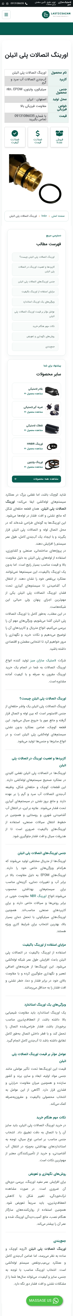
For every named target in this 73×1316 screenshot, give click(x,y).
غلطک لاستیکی (34, 425)
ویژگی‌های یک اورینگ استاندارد (39, 302)
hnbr (44, 216)
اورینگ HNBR (35, 444)
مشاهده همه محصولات (45, 479)
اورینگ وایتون (35, 462)
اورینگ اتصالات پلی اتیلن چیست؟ (37, 257)
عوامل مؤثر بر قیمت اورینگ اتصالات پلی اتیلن (34, 314)
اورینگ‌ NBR (38, 896)
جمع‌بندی (50, 347)
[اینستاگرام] (7, 3)
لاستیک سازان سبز (43, 660)
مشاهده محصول (34, 394)
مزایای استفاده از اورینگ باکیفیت (38, 292)
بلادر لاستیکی (35, 389)
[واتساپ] (3, 3)
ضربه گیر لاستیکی (33, 407)
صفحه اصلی (58, 216)
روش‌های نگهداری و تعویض (41, 336)
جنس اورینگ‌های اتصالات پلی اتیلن (36, 282)
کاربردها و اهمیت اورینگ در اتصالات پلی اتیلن (36, 269)
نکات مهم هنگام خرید (44, 326)
